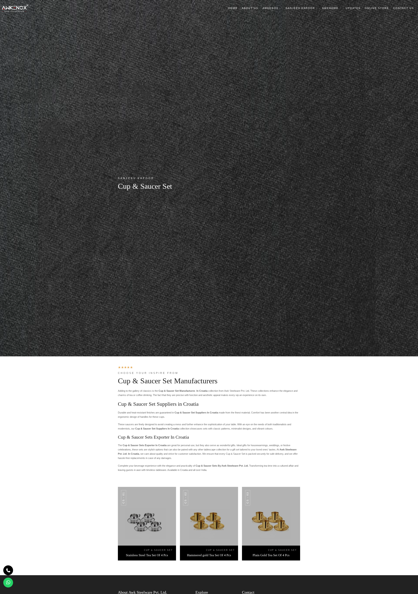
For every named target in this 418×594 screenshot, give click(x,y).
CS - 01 (123, 498)
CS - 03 (247, 498)
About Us (250, 8)
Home (233, 8)
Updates (353, 8)
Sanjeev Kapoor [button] (301, 8)
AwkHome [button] (331, 8)
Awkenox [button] (271, 8)
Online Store (377, 8)
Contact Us (403, 8)
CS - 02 (185, 498)
